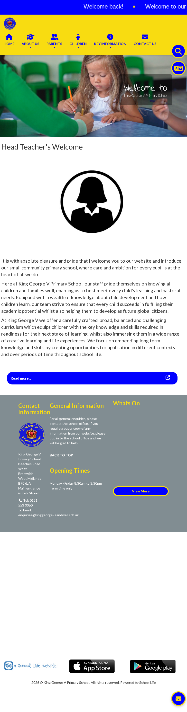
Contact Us (145, 44)
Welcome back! (91, 6)
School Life (147, 682)
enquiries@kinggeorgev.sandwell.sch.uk (48, 515)
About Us (30, 44)
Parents (54, 44)
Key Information (110, 44)
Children (78, 44)
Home (9, 44)
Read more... (21, 378)
